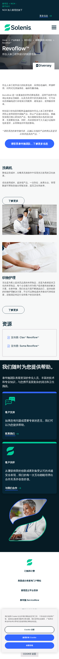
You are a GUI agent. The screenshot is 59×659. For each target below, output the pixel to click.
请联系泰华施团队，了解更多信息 (29, 143)
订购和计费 (29, 571)
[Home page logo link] (29, 562)
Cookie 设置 (29, 653)
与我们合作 (11, 487)
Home (4, 40)
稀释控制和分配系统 (43, 40)
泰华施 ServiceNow (29, 600)
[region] (30, 630)
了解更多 (13, 200)
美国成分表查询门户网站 (29, 580)
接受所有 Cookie (29, 637)
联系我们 (10, 433)
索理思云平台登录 (29, 590)
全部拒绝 (29, 645)
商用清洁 (27, 40)
